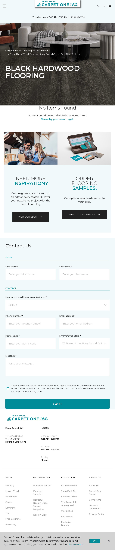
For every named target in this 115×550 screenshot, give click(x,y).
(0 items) (110, 6)
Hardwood (42, 50)
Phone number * (14, 316)
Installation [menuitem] (67, 516)
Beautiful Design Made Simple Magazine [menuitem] (40, 504)
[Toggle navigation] (4, 6)
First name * (11, 267)
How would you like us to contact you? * (26, 297)
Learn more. (76, 544)
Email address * (67, 316)
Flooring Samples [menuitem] (38, 493)
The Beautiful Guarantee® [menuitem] (68, 504)
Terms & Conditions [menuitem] (95, 507)
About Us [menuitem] (94, 485)
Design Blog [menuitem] (40, 514)
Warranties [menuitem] (67, 511)
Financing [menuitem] (10, 524)
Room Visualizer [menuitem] (42, 485)
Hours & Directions (15, 441)
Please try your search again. (57, 119)
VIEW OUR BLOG (27, 216)
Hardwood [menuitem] (11, 496)
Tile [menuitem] (7, 513)
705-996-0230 (78, 17)
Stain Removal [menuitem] (69, 485)
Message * (10, 356)
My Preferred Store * (70, 336)
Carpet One (11, 50)
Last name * (65, 267)
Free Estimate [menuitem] (13, 519)
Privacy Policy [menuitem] (96, 514)
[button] (98, 6)
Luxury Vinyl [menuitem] (12, 491)
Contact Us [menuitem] (95, 499)
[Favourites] (104, 6)
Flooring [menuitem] (9, 485)
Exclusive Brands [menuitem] (66, 524)
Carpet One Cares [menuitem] (95, 493)
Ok (94, 540)
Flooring (27, 50)
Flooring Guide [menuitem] (69, 496)
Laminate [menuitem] (10, 507)
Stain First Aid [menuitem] (68, 491)
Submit (57, 403)
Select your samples (81, 214)
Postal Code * (12, 336)
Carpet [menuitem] (9, 502)
